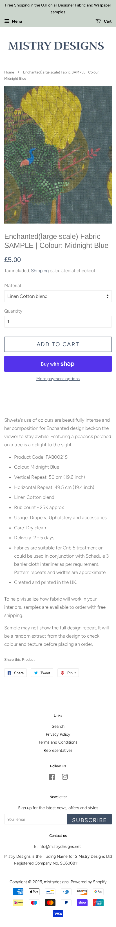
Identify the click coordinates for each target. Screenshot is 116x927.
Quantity (13, 311)
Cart (107, 21)
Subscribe (89, 820)
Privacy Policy (58, 734)
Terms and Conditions (58, 742)
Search (58, 726)
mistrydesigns (56, 881)
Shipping (40, 270)
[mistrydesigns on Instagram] (65, 778)
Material (12, 285)
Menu (16, 21)
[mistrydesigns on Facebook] (51, 778)
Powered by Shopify (88, 881)
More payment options (58, 378)
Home (9, 72)
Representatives (58, 750)
